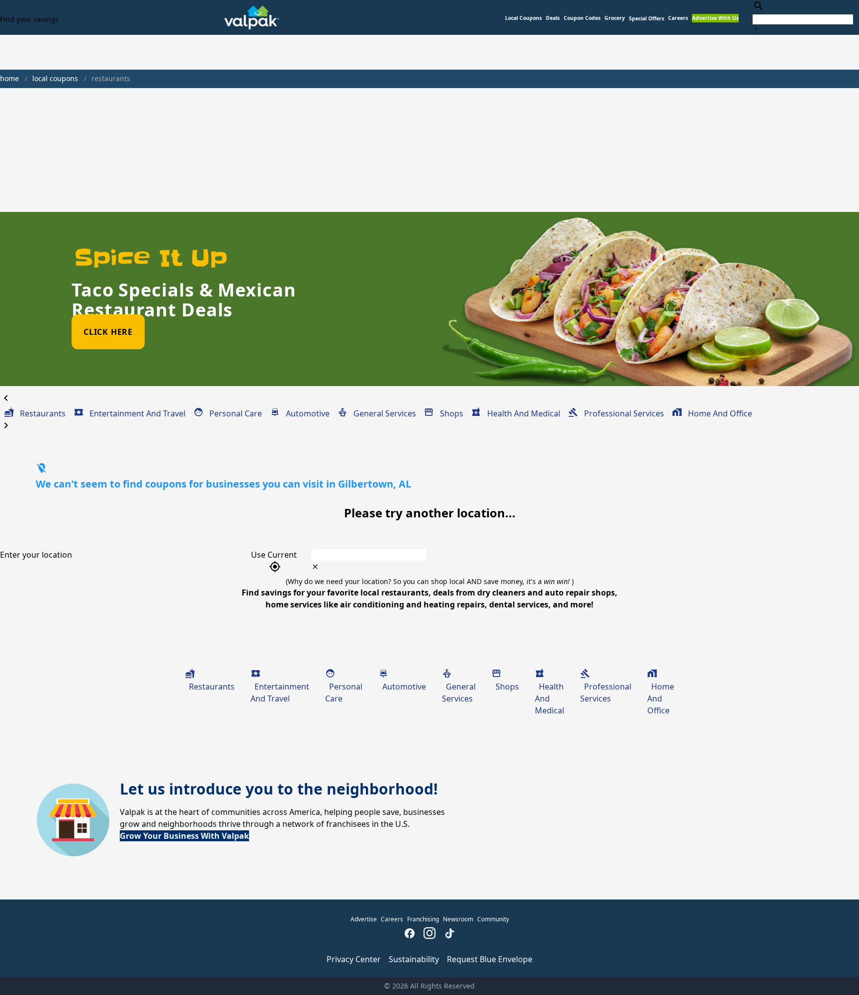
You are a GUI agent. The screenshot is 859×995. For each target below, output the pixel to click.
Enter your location (36, 554)
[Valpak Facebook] (410, 934)
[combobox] (803, 17)
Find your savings (29, 19)
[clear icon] (315, 567)
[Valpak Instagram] (429, 934)
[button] (646, 18)
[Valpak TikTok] (449, 934)
